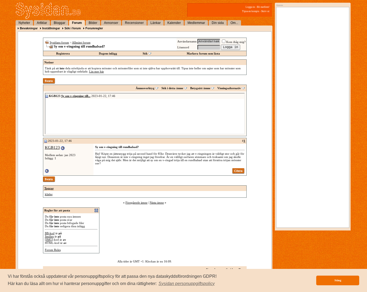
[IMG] (49, 239)
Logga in (250, 7)
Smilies (49, 236)
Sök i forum (72, 28)
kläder (49, 194)
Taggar (49, 188)
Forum (77, 23)
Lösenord (183, 47)
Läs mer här (96, 71)
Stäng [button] (337, 280)
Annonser (111, 23)
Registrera (63, 53)
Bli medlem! (263, 7)
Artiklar (42, 23)
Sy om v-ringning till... (76, 96)
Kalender (174, 23)
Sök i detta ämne (172, 88)
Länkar (155, 23)
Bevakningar (29, 28)
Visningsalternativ (229, 88)
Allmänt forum (81, 42)
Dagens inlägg (108, 53)
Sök (145, 53)
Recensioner (134, 23)
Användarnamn (187, 41)
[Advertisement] (311, 63)
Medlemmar (196, 23)
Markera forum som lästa (203, 53)
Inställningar (51, 28)
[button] (186, 284)
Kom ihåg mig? (236, 42)
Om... (234, 23)
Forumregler (94, 28)
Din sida (218, 23)
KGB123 (52, 147)
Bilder (93, 23)
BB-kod (50, 233)
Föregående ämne (136, 202)
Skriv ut (265, 11)
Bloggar (59, 23)
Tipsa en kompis (250, 11)
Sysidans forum (59, 42)
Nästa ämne (157, 202)
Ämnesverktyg (145, 88)
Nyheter (24, 23)
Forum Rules (53, 249)
